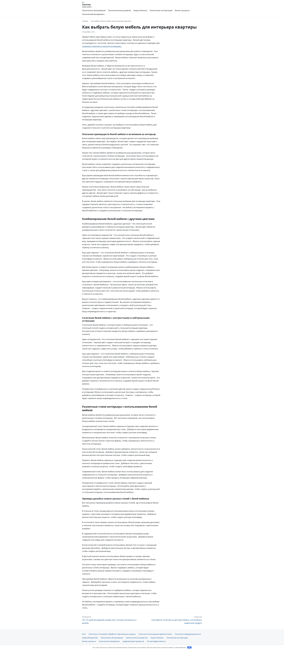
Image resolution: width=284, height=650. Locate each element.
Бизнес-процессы (182, 10)
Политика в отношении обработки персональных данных (112, 634)
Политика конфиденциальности (188, 634)
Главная (85, 21)
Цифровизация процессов (133, 641)
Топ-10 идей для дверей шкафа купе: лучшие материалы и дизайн (109, 620)
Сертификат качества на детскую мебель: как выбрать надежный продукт (176, 620)
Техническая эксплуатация (161, 10)
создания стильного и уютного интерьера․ (102, 46)
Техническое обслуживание (94, 10)
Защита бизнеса (140, 10)
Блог (84, 634)
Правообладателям (90, 638)
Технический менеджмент (93, 14)
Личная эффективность (156, 641)
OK (189, 647)
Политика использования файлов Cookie (155, 634)
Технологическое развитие (119, 10)
